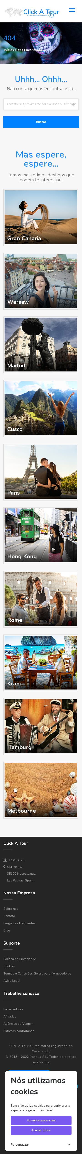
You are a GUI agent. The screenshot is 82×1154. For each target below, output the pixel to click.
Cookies (9, 966)
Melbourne (21, 810)
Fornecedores (13, 1009)
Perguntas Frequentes (19, 923)
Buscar (41, 122)
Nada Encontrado (28, 50)
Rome (14, 620)
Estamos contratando (18, 1031)
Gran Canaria (24, 238)
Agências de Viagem (18, 1024)
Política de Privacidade (19, 959)
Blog (6, 930)
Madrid (16, 365)
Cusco (15, 429)
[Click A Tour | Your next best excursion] (31, 13)
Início (8, 50)
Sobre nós (10, 909)
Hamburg (19, 747)
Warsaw (18, 302)
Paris (13, 492)
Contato (9, 916)
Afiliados (9, 1016)
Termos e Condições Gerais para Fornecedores (37, 973)
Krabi (14, 683)
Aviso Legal (11, 981)
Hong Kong (22, 556)
